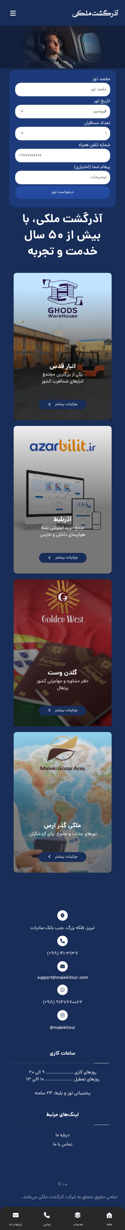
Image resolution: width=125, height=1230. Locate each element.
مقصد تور (101, 79)
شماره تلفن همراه (94, 145)
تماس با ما (62, 1144)
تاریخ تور (102, 101)
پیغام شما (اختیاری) (92, 167)
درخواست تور (62, 192)
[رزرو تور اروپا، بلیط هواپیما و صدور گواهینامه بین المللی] (95, 13)
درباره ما (62, 1135)
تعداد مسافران (97, 123)
